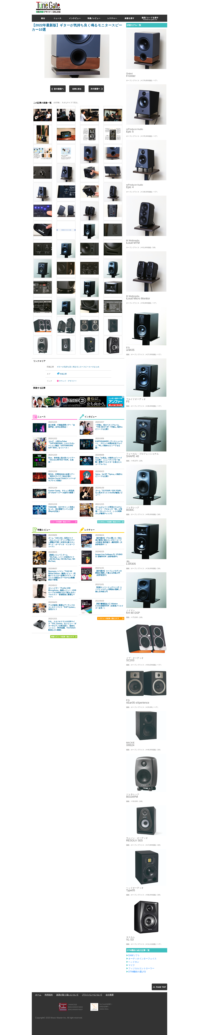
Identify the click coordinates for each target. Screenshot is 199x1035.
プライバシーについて (92, 995)
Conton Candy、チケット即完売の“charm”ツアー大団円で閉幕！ (61, 492)
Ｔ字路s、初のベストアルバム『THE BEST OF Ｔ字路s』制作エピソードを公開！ (109, 427)
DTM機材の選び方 (137, 972)
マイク (131, 965)
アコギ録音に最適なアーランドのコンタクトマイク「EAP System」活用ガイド (62, 607)
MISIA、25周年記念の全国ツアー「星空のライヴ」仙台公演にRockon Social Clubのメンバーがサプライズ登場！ (62, 477)
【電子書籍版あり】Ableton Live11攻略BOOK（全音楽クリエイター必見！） (109, 606)
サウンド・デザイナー (68, 381)
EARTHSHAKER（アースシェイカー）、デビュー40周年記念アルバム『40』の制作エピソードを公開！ (109, 444)
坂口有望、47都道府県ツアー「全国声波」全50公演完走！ (61, 426)
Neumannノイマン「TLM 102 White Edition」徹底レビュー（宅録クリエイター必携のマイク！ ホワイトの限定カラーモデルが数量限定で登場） (62, 575)
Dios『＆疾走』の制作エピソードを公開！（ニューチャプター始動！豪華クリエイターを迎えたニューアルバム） (108, 461)
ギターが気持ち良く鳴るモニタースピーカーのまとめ (78, 367)
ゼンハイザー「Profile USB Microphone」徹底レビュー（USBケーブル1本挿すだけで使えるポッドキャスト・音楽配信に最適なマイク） (62, 592)
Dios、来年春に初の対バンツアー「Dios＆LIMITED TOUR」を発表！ (61, 460)
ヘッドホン (133, 962)
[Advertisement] (118, 7)
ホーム (38, 995)
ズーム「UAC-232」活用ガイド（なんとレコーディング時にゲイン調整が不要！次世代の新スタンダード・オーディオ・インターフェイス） (61, 542)
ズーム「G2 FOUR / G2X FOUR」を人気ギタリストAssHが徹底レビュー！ (109, 493)
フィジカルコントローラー (141, 968)
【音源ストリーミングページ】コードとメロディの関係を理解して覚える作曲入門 (108, 589)
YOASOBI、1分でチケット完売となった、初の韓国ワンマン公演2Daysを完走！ (61, 509)
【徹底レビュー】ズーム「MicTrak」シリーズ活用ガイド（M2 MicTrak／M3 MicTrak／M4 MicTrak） (61, 558)
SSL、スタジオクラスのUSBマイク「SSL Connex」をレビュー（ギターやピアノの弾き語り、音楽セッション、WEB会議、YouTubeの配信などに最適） (62, 625)
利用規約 (49, 995)
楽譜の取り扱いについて (67, 995)
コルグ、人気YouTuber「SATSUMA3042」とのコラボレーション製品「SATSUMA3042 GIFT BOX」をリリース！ (61, 444)
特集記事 (63, 374)
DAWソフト (134, 955)
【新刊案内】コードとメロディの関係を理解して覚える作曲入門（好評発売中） (108, 573)
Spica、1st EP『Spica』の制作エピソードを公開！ (109, 475)
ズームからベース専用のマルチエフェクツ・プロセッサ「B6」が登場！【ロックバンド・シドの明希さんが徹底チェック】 (108, 510)
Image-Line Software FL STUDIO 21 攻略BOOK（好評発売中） (108, 555)
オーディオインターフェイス (142, 958)
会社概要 (110, 995)
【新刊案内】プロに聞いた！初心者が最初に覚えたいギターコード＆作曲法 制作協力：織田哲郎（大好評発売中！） (108, 541)
